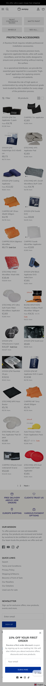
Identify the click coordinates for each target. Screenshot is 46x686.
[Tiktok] (29, 677)
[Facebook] (17, 677)
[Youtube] (21, 677)
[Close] (40, 633)
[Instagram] (25, 677)
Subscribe (23, 670)
